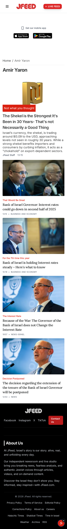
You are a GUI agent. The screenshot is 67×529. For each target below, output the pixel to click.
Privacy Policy (14, 502)
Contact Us (55, 420)
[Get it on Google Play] (43, 36)
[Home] (26, 6)
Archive (36, 522)
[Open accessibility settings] (61, 523)
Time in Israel (52, 515)
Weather (24, 522)
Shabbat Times (35, 515)
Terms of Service (33, 502)
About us (39, 509)
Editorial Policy (52, 502)
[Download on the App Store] (21, 35)
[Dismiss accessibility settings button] (63, 520)
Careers (50, 509)
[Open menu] (7, 6)
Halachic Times (16, 515)
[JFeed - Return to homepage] (33, 411)
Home (7, 60)
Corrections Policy (22, 509)
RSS (44, 522)
